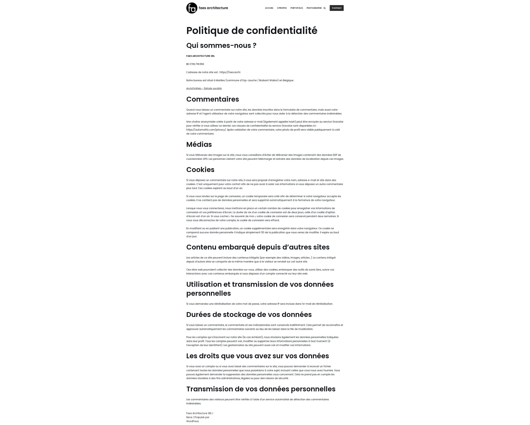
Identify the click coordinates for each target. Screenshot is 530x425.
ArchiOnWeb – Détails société (204, 88)
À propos (282, 8)
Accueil (269, 8)
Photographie (314, 8)
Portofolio (297, 8)
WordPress (192, 421)
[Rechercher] (325, 8)
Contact (336, 8)
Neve (189, 417)
